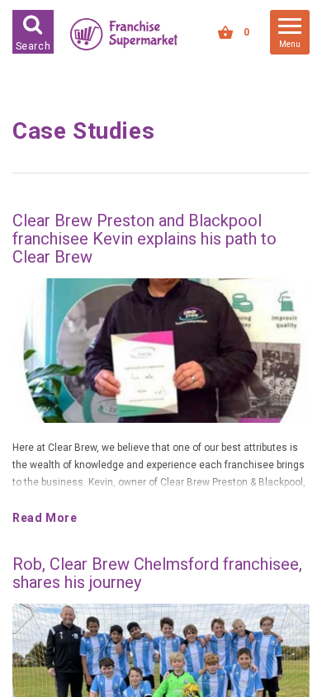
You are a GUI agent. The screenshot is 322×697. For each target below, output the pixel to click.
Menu (290, 44)
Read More (44, 517)
